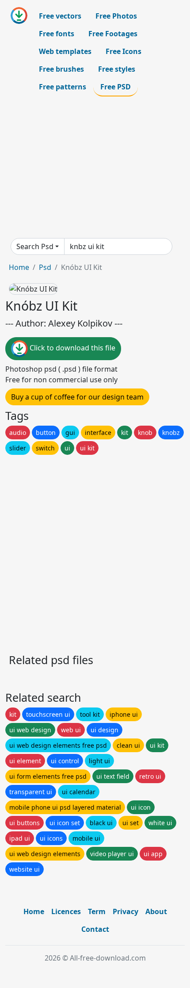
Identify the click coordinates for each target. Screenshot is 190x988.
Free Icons (123, 51)
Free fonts (56, 33)
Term (97, 911)
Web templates (65, 51)
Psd (45, 267)
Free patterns (62, 87)
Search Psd (34, 246)
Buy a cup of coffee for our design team (77, 397)
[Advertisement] (95, 167)
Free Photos (116, 16)
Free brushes (61, 69)
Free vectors (60, 16)
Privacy (125, 911)
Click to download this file (71, 348)
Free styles (116, 69)
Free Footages (112, 33)
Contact (95, 929)
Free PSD (115, 87)
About (156, 911)
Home (19, 267)
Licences (66, 911)
